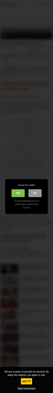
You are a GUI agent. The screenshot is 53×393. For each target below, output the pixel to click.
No (35, 193)
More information (26, 388)
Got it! (26, 381)
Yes (18, 193)
